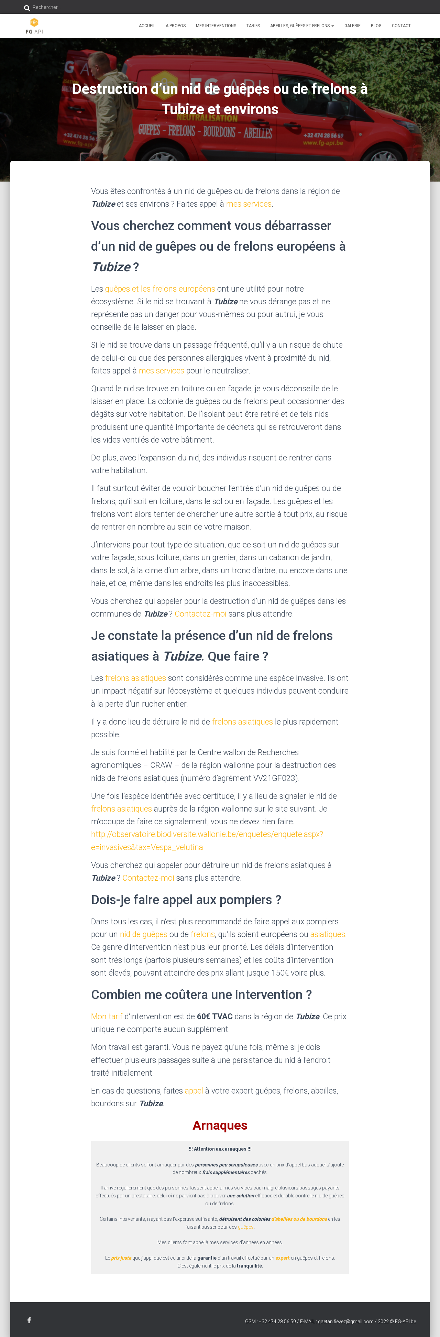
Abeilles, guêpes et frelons (300, 25)
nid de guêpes (143, 934)
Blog (376, 25)
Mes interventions (216, 25)
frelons (203, 934)
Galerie (352, 25)
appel (194, 1091)
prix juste (121, 1258)
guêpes (246, 1227)
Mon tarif (107, 1016)
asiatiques (327, 934)
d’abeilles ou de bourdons (299, 1219)
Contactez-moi (201, 614)
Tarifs (253, 25)
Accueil (147, 25)
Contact (401, 25)
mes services (249, 204)
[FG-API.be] (34, 25)
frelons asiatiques (136, 678)
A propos (176, 25)
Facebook (29, 1320)
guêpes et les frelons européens (160, 289)
